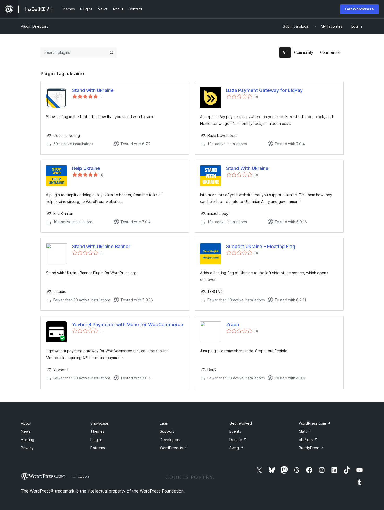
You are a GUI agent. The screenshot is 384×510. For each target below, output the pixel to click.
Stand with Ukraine (93, 90)
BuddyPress (311, 447)
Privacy (27, 447)
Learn (165, 423)
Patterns (97, 447)
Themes (97, 431)
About (26, 423)
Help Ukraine (86, 168)
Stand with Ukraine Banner (101, 246)
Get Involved (240, 423)
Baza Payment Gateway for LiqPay (264, 90)
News (26, 431)
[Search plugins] (111, 52)
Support (167, 431)
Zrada (232, 324)
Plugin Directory (35, 26)
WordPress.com (314, 423)
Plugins (96, 439)
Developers (170, 439)
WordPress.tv (174, 447)
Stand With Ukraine (247, 168)
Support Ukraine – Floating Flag (260, 246)
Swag (236, 447)
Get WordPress (359, 9)
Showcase (99, 423)
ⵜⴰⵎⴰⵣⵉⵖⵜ (80, 477)
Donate (238, 439)
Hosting (27, 439)
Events (235, 431)
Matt (305, 431)
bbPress (308, 439)
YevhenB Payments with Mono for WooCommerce (127, 324)
